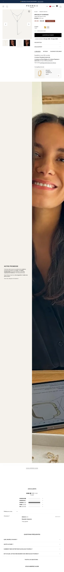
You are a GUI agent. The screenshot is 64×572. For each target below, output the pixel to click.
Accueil (36, 11)
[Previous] (3, 1)
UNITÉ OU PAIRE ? (8, 544)
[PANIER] (60, 6)
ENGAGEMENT (38, 46)
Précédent (5, 24)
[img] (25, 517)
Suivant (28, 24)
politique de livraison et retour (48, 62)
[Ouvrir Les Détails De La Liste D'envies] (57, 6)
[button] (37, 18)
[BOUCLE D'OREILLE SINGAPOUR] (39, 73)
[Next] (61, 1)
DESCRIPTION (38, 42)
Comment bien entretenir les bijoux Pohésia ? (18, 549)
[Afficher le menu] (3, 6)
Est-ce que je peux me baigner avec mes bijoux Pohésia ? (21, 553)
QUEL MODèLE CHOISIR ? (10, 539)
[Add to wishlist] (29, 12)
